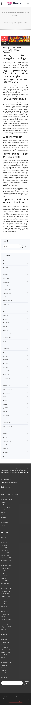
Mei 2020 (5, 448)
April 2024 (5, 363)
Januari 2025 (6, 330)
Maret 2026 (6, 278)
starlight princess (6, 527)
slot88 (3, 525)
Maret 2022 (6, 415)
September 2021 (7, 426)
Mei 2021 (5, 433)
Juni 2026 (5, 267)
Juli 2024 (5, 352)
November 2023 (7, 382)
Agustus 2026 (6, 260)
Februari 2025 (6, 326)
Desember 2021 (7, 422)
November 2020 (7, 441)
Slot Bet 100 (5, 517)
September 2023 (7, 389)
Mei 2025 (5, 315)
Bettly (4, 43)
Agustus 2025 (6, 304)
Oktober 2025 (6, 297)
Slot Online (5, 522)
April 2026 (5, 274)
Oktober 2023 (6, 385)
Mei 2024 (5, 359)
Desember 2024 (7, 334)
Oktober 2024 (6, 341)
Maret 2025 (6, 323)
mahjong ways (5, 510)
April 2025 (5, 319)
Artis (17, 20)
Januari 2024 (6, 374)
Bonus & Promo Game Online (10, 494)
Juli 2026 (5, 263)
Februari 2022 (6, 419)
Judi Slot (4, 504)
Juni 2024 (5, 356)
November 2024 (7, 337)
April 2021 (5, 437)
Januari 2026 (6, 286)
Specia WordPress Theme (15, 702)
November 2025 (7, 293)
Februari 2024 (6, 371)
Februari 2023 (6, 411)
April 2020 (5, 452)
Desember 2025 (7, 289)
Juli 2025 (5, 308)
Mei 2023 (5, 404)
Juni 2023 (5, 400)
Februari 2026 (6, 282)
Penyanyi (4, 515)
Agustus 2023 (6, 393)
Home (12, 20)
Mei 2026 (5, 271)
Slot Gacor (4, 520)
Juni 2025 (5, 311)
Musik (3, 512)
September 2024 (7, 345)
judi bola (4, 502)
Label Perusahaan (6, 507)
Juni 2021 (5, 430)
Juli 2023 (5, 396)
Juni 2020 (5, 445)
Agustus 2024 (6, 348)
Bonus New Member (7, 497)
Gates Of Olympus (7, 499)
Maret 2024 (6, 367)
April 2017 (5, 456)
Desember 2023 (7, 378)
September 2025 (7, 300)
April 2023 (5, 408)
